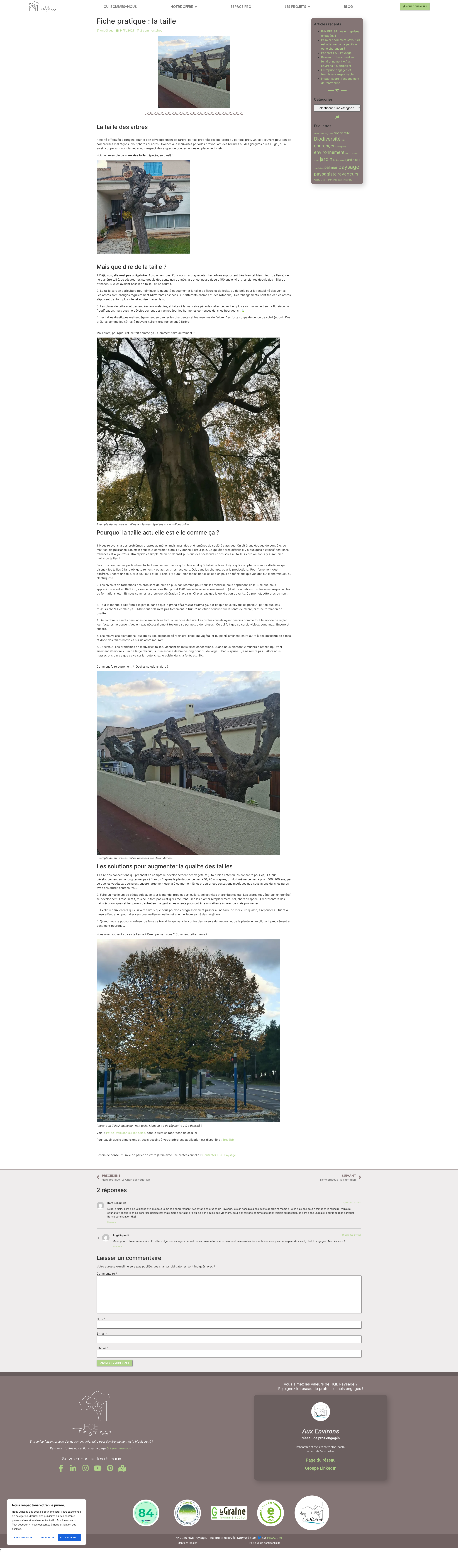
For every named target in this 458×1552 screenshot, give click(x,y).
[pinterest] (110, 1468)
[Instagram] (85, 1468)
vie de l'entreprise (329, 180)
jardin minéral (339, 160)
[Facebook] (61, 1468)
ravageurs (348, 174)
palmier (330, 167)
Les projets (295, 6)
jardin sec (353, 160)
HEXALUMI (274, 1537)
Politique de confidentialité (264, 1542)
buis (343, 140)
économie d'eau (345, 180)
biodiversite (341, 133)
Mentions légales (187, 1542)
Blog (348, 6)
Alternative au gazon (323, 133)
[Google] (122, 1468)
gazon (348, 153)
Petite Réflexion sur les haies (125, 1133)
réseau (317, 180)
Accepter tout (69, 1537)
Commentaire (107, 1273)
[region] (46, 1522)
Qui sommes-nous (120, 6)
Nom (101, 1319)
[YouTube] (98, 1468)
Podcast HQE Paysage (336, 53)
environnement (329, 152)
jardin (326, 159)
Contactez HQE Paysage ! (219, 1155)
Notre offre (181, 6)
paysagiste (325, 174)
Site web (102, 1348)
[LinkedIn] (73, 1468)
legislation (318, 168)
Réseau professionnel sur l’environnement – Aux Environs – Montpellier (338, 61)
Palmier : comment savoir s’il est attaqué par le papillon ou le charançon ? (340, 44)
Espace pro (241, 6)
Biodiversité (327, 139)
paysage (348, 167)
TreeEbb (228, 1139)
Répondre (111, 1222)
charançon (325, 145)
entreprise (341, 147)
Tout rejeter (46, 1537)
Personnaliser (23, 1537)
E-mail (102, 1333)
